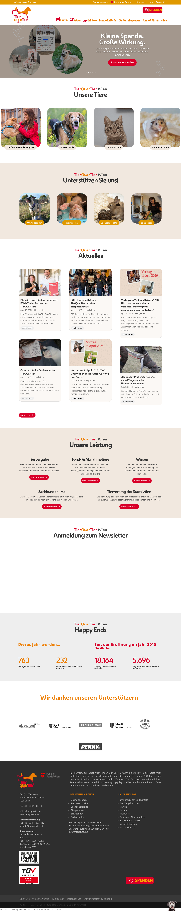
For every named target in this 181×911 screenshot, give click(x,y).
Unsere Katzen (114, 147)
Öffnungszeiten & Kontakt (25, 2)
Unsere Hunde (67, 147)
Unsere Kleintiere (160, 147)
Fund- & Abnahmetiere (155, 20)
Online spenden (34, 222)
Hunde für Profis (107, 20)
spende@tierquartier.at (31, 826)
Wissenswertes (99, 2)
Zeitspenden (146, 222)
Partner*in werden (122, 62)
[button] (172, 905)
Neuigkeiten (39, 310)
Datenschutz (74, 898)
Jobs (151, 2)
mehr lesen (27, 328)
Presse (159, 2)
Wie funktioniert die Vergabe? (20, 147)
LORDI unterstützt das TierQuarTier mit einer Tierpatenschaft (83, 303)
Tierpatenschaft (71, 222)
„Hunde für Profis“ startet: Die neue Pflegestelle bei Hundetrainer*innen (138, 380)
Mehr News (25, 415)
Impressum (58, 898)
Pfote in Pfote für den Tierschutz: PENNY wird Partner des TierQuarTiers (39, 303)
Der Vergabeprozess (129, 20)
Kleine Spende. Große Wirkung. (122, 39)
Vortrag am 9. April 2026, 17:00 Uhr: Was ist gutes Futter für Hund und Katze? (90, 374)
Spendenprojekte (109, 222)
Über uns (140, 2)
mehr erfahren (38, 477)
